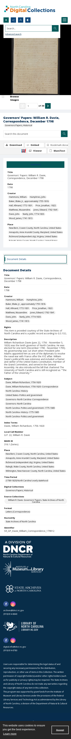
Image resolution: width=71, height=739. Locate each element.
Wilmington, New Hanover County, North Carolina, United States (35, 470)
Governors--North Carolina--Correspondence (27, 399)
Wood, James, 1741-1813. (21, 218)
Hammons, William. (18, 197)
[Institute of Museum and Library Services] (23, 569)
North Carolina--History (17, 390)
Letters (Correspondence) (18, 511)
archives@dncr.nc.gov (13, 610)
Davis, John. (14, 214)
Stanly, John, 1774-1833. (34, 214)
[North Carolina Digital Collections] (29, 9)
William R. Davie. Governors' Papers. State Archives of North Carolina (36, 501)
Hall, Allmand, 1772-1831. (21, 205)
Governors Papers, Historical (18, 125)
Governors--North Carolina (18, 403)
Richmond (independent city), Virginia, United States (33, 236)
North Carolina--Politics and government (25, 416)
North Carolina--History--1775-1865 (22, 412)
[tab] (35, 164)
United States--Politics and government (24, 395)
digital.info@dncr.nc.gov (14, 646)
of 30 (41, 105)
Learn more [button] (10, 733)
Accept (60, 730)
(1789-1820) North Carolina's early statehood (27, 480)
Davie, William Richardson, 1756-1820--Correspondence (32, 386)
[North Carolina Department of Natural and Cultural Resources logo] (18, 549)
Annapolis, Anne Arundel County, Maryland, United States (35, 232)
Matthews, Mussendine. (20, 209)
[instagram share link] (13, 604)
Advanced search (13, 34)
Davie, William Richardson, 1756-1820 (23, 382)
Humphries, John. (38, 197)
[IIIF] (23, 150)
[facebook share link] (6, 604)
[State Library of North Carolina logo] (23, 626)
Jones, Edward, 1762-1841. (46, 209)
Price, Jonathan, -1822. (46, 205)
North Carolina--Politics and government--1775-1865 (30, 408)
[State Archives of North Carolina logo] (23, 588)
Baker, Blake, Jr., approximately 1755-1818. (29, 201)
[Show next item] (48, 106)
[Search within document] (64, 133)
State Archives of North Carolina (21, 521)
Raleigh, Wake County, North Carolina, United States (30, 466)
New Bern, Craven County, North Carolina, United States (35, 228)
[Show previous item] (22, 106)
